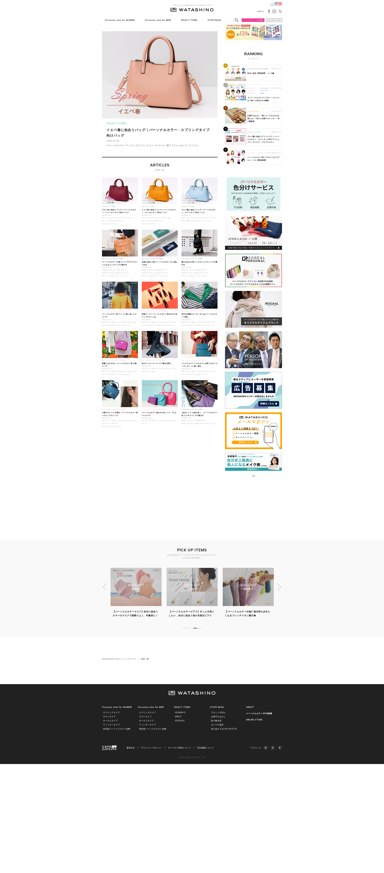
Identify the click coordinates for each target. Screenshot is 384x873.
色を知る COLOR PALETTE (224, 729)
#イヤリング (106, 424)
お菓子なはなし (218, 716)
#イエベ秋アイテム (156, 221)
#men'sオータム (108, 273)
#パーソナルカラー (109, 325)
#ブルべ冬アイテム (116, 221)
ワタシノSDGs (218, 712)
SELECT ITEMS (189, 20)
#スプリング (142, 145)
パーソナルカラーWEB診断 (253, 20)
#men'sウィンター (122, 273)
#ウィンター (128, 218)
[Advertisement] (160, 477)
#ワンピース (146, 371)
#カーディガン (162, 325)
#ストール (128, 374)
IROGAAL (180, 720)
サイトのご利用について (179, 747)
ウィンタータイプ (111, 724)
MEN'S (178, 716)
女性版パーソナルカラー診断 (116, 729)
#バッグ (153, 145)
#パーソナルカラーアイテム (120, 145)
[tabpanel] (192, 594)
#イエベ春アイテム (168, 145)
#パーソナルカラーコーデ (111, 276)
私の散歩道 (216, 720)
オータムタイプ (110, 720)
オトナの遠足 (217, 724)
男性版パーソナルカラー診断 (152, 729)
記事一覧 (145, 659)
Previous (104, 587)
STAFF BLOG (214, 20)
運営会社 (131, 747)
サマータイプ (109, 716)
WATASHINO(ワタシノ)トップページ (119, 659)
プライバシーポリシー (151, 747)
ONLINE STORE (274, 20)
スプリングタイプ (111, 712)
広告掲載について (205, 747)
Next (279, 587)
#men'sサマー (122, 270)
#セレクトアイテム (188, 145)
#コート (120, 325)
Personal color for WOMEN (120, 20)
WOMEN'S (180, 712)
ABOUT (260, 11)
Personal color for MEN (158, 20)
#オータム (167, 218)
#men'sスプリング (109, 270)
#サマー (206, 218)
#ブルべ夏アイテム (189, 221)
